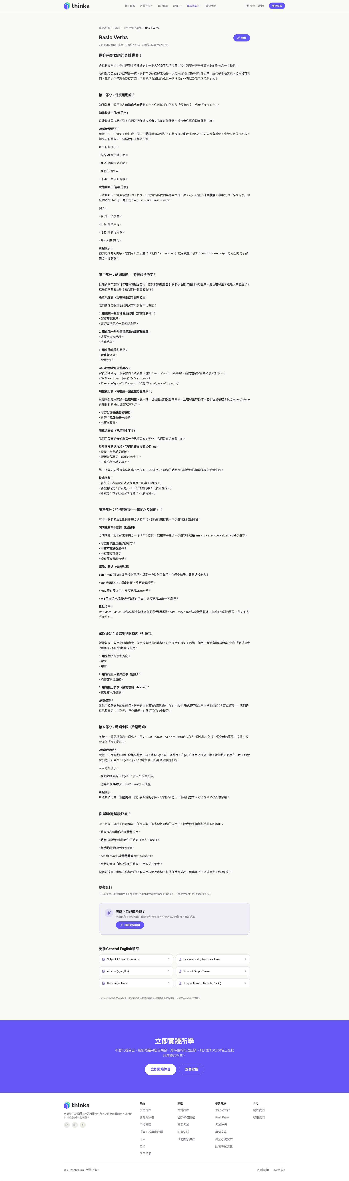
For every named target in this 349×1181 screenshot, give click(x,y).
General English (133, 28)
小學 (117, 28)
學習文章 (221, 1132)
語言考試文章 (224, 1146)
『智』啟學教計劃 (151, 1132)
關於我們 (259, 1110)
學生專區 (130, 5)
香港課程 (183, 1110)
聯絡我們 (211, 5)
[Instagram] (75, 1125)
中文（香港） (257, 5)
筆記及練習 (105, 28)
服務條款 (279, 1170)
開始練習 (277, 5)
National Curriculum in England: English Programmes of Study (138, 893)
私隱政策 (263, 1170)
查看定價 (191, 1069)
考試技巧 (221, 1124)
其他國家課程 (186, 1139)
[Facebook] (83, 1125)
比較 (142, 1139)
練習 (243, 37)
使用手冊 (145, 1154)
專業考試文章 (224, 1139)
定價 (142, 1146)
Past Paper (222, 1117)
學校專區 (163, 5)
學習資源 (192, 5)
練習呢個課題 (132, 925)
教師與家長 (146, 5)
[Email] (67, 1125)
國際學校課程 (186, 1117)
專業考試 (183, 1124)
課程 (175, 5)
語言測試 (183, 1132)
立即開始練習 (160, 1069)
